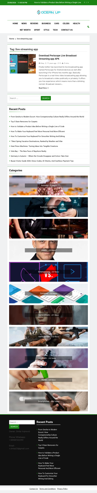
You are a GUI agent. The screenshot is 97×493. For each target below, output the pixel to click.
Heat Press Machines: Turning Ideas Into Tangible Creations (34, 146)
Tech (55, 30)
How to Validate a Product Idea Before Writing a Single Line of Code (57, 3)
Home (15, 23)
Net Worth (25, 30)
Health (76, 23)
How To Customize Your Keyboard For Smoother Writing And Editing (38, 136)
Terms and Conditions (47, 489)
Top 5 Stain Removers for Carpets (24, 122)
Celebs (66, 23)
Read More (43, 88)
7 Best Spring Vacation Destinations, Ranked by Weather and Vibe (36, 141)
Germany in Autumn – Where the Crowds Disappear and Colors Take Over (40, 156)
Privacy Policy (62, 489)
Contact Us (67, 30)
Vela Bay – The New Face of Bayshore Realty (28, 151)
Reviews (34, 23)
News (24, 23)
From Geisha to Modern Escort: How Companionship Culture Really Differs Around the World (47, 117)
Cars (56, 23)
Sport (37, 30)
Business (46, 23)
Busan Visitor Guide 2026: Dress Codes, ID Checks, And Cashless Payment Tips (42, 161)
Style (46, 30)
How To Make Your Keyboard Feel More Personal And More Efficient (38, 131)
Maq (42, 63)
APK (13, 71)
